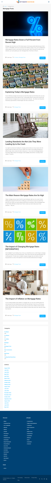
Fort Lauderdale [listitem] (7, 425)
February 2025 (7, 384)
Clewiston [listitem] (6, 435)
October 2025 (7, 382)
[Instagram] (44, 478)
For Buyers (16, 57)
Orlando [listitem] (5, 431)
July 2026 (6, 370)
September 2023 (7, 398)
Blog (18, 480)
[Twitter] (42, 478)
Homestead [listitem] (6, 439)
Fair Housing (20, 477)
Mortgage (6, 342)
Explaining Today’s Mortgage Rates (19, 92)
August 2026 (7, 368)
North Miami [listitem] (6, 452)
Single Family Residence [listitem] (32, 423)
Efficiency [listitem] (29, 437)
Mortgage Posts (22, 57)
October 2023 (7, 396)
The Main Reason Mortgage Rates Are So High (24, 195)
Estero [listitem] (5, 460)
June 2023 (6, 405)
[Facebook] (39, 478)
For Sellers (6, 339)
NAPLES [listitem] (5, 456)
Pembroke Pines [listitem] (7, 423)
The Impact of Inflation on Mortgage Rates (23, 299)
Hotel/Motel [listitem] (29, 435)
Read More (42, 58)
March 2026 (7, 378)
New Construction (8, 349)
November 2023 (7, 394)
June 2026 (6, 372)
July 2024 (6, 388)
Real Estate (6, 353)
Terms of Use (27, 477)
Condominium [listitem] (30, 421)
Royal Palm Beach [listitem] (7, 441)
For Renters (6, 335)
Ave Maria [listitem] (6, 450)
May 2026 (6, 374)
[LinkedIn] (47, 478)
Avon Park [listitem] (6, 445)
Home (5, 6)
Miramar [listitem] (5, 427)
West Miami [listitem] (6, 458)
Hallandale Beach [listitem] (7, 447)
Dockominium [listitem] (30, 433)
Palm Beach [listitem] (6, 433)
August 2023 (7, 400)
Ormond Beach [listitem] (7, 443)
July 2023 (6, 403)
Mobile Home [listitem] (29, 431)
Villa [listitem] (28, 429)
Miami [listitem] (5, 421)
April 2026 (6, 376)
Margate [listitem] (5, 454)
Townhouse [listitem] (29, 425)
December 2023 (7, 392)
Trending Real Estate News (10, 357)
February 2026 (7, 380)
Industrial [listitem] (29, 443)
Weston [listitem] (5, 429)
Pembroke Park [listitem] (7, 437)
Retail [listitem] (28, 439)
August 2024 (7, 386)
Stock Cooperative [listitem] (30, 427)
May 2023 (6, 407)
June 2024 (6, 390)
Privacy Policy (34, 477)
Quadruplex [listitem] (29, 441)
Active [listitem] (5, 468)
